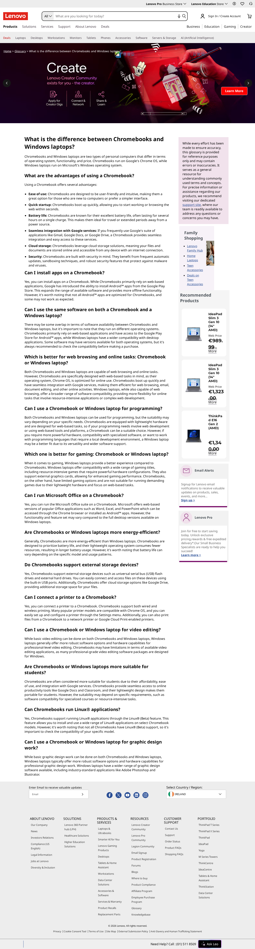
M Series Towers (208, 857)
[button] (234, 3)
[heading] (216, 322)
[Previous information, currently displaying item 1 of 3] (7, 83)
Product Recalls (107, 908)
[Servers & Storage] (178, 38)
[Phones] (112, 38)
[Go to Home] (15, 16)
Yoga (201, 850)
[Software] (149, 38)
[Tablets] (97, 38)
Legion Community (142, 846)
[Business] (201, 26)
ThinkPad (204, 837)
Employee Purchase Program (143, 900)
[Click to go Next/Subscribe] (82, 794)
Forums (136, 865)
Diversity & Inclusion (43, 867)
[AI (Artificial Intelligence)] (215, 38)
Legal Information (41, 855)
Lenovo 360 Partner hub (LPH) (76, 827)
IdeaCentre (205, 869)
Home (7, 51)
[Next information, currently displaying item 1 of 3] (248, 83)
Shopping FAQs (174, 854)
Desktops (103, 856)
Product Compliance (143, 884)
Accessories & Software (106, 893)
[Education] (221, 26)
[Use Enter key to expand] (243, 16)
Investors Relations (42, 837)
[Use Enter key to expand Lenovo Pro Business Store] (184, 3)
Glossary (20, 51)
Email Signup (139, 853)
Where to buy (139, 878)
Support (170, 835)
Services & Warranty (110, 901)
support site (191, 205)
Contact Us (171, 828)
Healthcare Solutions (76, 835)
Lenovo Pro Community (138, 838)
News (34, 831)
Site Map (111, 931)
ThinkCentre (206, 863)
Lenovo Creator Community (140, 827)
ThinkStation (206, 886)
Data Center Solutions (105, 882)
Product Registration (143, 859)
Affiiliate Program (141, 891)
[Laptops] (27, 38)
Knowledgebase (140, 914)
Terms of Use (96, 931)
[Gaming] (237, 26)
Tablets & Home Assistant (107, 865)
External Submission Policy (133, 931)
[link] (250, 5)
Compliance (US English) (40, 846)
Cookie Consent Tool (75, 931)
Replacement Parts (109, 914)
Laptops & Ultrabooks (104, 831)
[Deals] (12, 38)
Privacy (57, 931)
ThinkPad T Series (209, 825)
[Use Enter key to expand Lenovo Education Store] (226, 3)
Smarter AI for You (109, 839)
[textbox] (197, 794)
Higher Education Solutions (74, 844)
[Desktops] (44, 38)
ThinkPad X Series (209, 831)
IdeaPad (203, 844)
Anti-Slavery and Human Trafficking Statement (176, 931)
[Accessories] (132, 38)
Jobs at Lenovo (40, 861)
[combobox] (48, 16)
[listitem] (204, 332)
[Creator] (253, 26)
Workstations (106, 873)
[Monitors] (83, 38)
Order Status (172, 841)
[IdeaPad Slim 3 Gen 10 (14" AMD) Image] (194, 334)
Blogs (134, 872)
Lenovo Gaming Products (107, 848)
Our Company (39, 825)
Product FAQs (173, 848)
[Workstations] (66, 38)
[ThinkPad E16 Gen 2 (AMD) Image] (194, 436)
